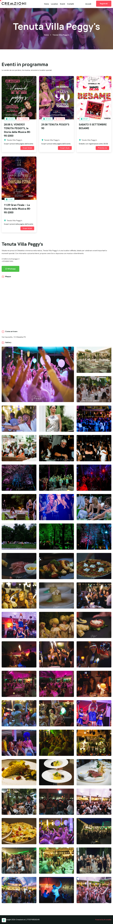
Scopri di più (27, 148)
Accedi (88, 4)
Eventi (62, 4)
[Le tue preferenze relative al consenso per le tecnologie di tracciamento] (4, 920)
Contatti (70, 4)
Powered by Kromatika (103, 920)
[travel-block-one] (19, 97)
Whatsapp (11, 269)
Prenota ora (102, 148)
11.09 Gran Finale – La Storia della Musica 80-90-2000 (17, 208)
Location (54, 4)
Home (46, 4)
